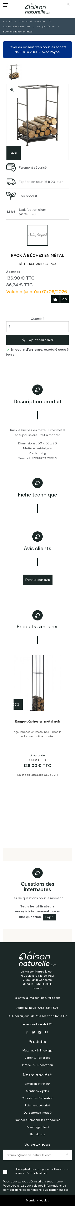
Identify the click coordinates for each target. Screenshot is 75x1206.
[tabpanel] (37, 739)
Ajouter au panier (41, 340)
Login (49, 917)
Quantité (37, 319)
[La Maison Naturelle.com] (37, 8)
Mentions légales (37, 1200)
